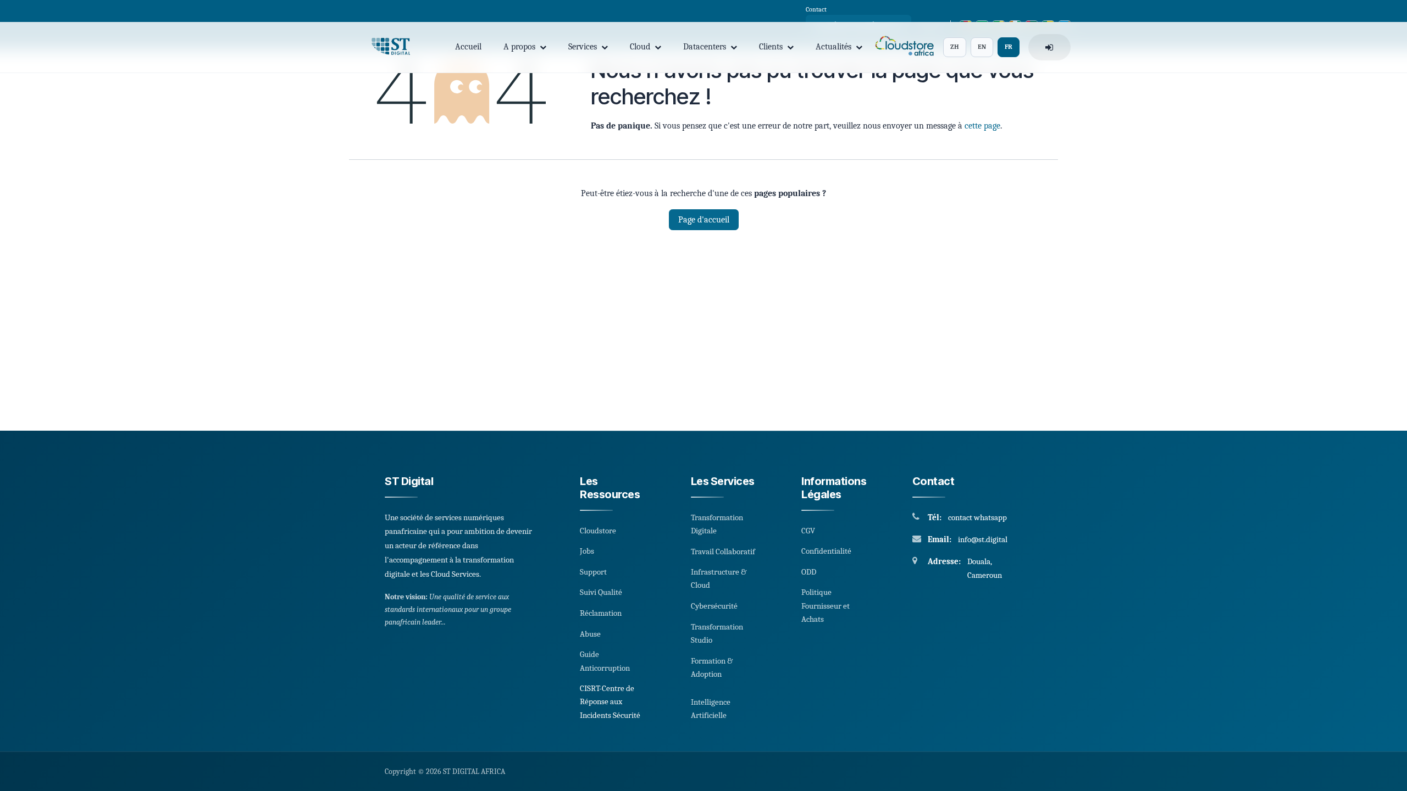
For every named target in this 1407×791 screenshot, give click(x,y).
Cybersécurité (714, 606)
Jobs (587, 551)
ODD (808, 572)
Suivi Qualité (601, 592)
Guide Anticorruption (605, 660)
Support (593, 572)
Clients (771, 47)
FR (1008, 47)
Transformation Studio (717, 633)
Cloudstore (598, 531)
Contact (816, 9)
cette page (982, 126)
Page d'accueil (703, 220)
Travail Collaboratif (723, 551)
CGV (808, 531)
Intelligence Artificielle (710, 708)
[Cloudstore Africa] (902, 47)
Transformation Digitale (717, 524)
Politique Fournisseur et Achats (825, 605)
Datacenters (704, 47)
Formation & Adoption (712, 667)
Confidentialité (826, 551)
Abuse (590, 634)
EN (982, 47)
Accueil (468, 47)
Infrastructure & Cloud (718, 578)
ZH (954, 47)
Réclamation (601, 613)
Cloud (640, 47)
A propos (519, 47)
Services (582, 47)
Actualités (833, 47)
